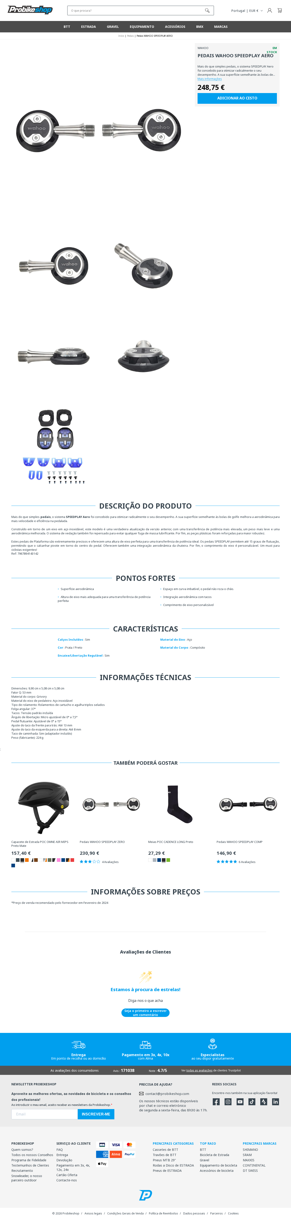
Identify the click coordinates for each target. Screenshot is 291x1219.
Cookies (233, 1213)
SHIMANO (250, 1149)
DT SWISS (250, 1170)
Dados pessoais (194, 1213)
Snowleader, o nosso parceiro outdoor (26, 1178)
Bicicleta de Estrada (214, 1155)
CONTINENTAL (254, 1165)
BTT (203, 1149)
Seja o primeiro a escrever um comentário (145, 1012)
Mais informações (210, 79)
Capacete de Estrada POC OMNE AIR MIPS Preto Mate (39, 844)
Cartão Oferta (66, 1175)
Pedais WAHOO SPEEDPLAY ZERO (102, 842)
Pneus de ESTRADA (167, 1170)
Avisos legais (93, 1213)
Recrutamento (22, 1170)
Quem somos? (22, 1149)
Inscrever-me (96, 1114)
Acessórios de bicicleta (216, 1170)
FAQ (59, 1149)
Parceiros (216, 1213)
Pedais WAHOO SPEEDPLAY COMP (240, 842)
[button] (280, 10)
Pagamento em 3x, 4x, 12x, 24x (73, 1167)
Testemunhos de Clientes (30, 1165)
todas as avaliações (199, 1070)
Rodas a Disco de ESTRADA (173, 1165)
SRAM (247, 1155)
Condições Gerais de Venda (125, 1213)
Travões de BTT (164, 1155)
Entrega (62, 1155)
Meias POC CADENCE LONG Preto (170, 842)
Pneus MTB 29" (164, 1160)
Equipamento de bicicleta (218, 1165)
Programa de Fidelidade (28, 1160)
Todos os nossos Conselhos (32, 1155)
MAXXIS (248, 1160)
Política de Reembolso (163, 1213)
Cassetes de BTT (165, 1149)
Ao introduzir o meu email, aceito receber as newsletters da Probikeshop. (61, 1105)
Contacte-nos (66, 1180)
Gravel (204, 1160)
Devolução (64, 1160)
